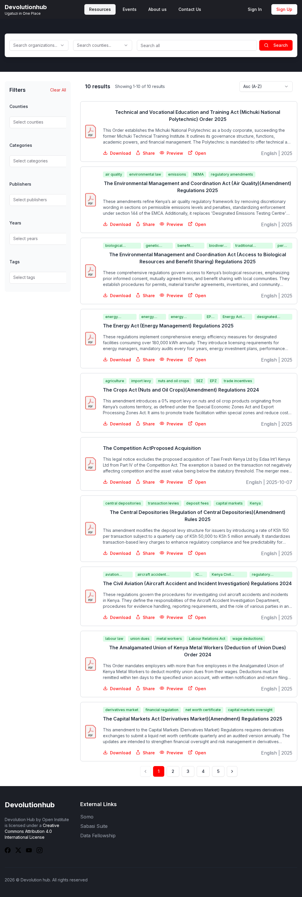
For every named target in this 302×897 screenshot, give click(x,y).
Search (280, 45)
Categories (20, 145)
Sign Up (284, 9)
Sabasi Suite (94, 826)
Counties (18, 106)
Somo (86, 817)
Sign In (255, 9)
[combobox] (38, 45)
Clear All (58, 89)
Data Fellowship (98, 835)
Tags (14, 261)
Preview (175, 153)
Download (120, 153)
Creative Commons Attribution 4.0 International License (32, 831)
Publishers (20, 184)
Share (149, 153)
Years (15, 222)
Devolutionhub (30, 805)
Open (200, 153)
